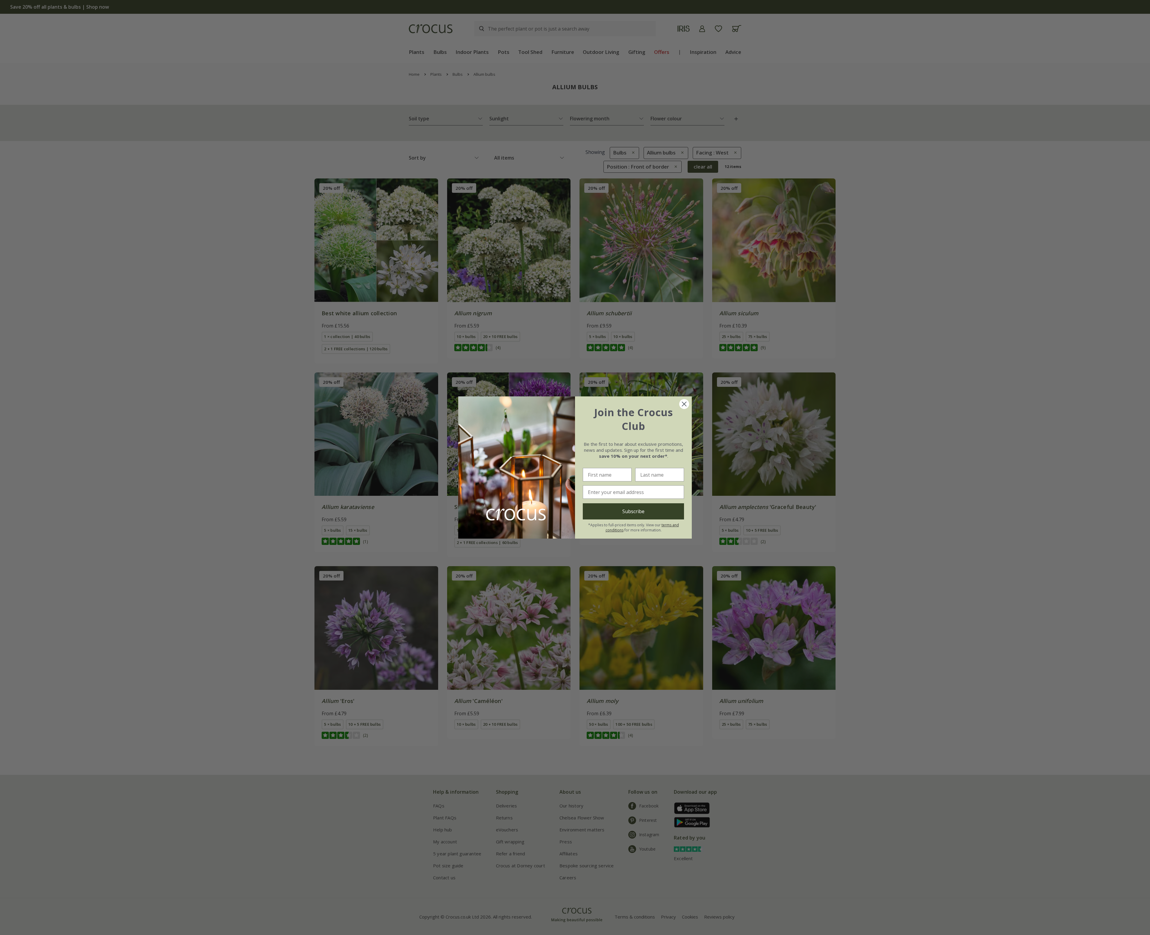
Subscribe (633, 511)
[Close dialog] (684, 404)
